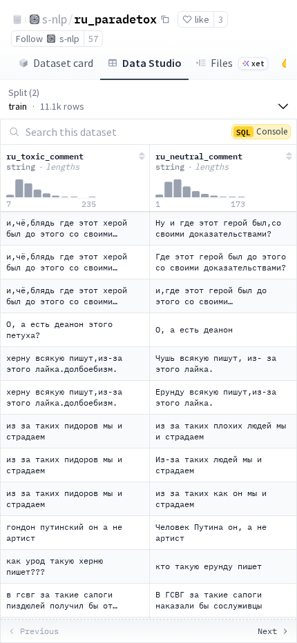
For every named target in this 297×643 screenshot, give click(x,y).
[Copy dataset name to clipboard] (165, 19)
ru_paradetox (115, 18)
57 (93, 38)
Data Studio (152, 63)
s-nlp (54, 19)
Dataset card (63, 63)
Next (267, 631)
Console (261, 131)
